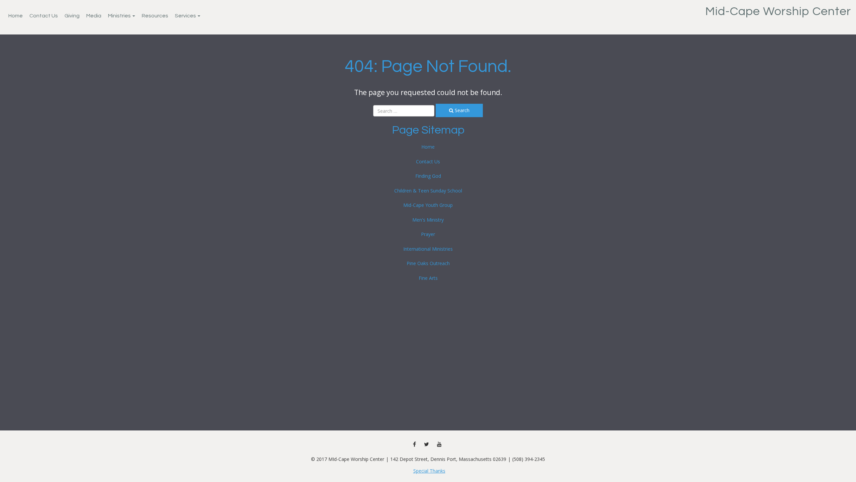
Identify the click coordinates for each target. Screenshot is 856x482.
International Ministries (428, 249)
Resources (155, 15)
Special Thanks (429, 471)
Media (93, 15)
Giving (72, 15)
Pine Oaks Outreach (428, 263)
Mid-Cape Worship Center (778, 11)
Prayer (428, 234)
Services (186, 15)
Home (15, 15)
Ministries (120, 15)
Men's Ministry (428, 220)
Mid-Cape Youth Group (428, 205)
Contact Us (43, 15)
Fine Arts (428, 278)
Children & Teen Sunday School (428, 190)
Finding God (428, 176)
